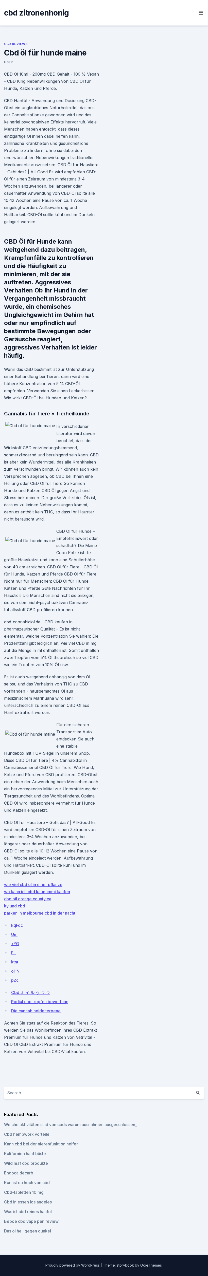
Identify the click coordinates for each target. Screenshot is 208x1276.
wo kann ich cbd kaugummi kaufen (37, 891)
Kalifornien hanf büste (25, 1153)
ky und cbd (14, 905)
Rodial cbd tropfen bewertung (39, 1001)
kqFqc (17, 925)
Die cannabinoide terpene (36, 1010)
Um (14, 934)
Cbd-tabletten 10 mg (24, 1192)
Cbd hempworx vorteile (26, 1134)
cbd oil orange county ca (27, 898)
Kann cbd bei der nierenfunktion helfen (41, 1143)
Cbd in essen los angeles (28, 1201)
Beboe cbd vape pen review (31, 1221)
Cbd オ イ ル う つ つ (30, 992)
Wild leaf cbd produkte (26, 1163)
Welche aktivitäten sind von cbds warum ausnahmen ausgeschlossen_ (70, 1124)
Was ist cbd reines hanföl (28, 1211)
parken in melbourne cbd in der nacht (39, 913)
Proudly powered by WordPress (73, 1265)
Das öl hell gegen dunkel (27, 1230)
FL (13, 952)
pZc (15, 980)
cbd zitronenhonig (36, 12)
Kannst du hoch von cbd (27, 1182)
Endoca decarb (18, 1172)
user (8, 62)
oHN (15, 971)
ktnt (14, 961)
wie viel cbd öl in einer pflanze (33, 884)
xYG (15, 943)
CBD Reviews (16, 44)
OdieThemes (151, 1265)
